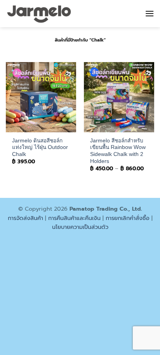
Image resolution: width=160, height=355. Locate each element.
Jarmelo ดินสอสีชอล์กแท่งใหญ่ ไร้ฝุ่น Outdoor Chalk (40, 147)
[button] (149, 13)
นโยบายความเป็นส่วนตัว (80, 227)
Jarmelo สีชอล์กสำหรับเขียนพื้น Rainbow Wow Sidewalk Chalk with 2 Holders (118, 151)
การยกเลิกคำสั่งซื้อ (128, 218)
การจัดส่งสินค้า (25, 218)
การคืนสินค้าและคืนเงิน (74, 218)
